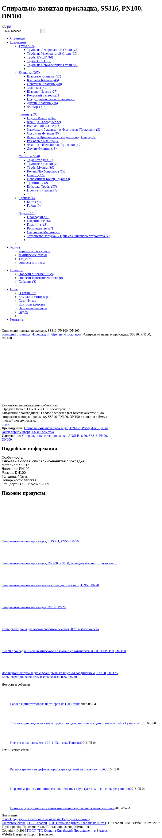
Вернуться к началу (76, 819)
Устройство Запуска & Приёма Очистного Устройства (68, 236)
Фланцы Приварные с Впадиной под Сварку (61, 137)
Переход (36, 175)
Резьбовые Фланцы (43, 141)
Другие (27, 213)
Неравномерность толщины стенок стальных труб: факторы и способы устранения (70, 788)
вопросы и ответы (32, 262)
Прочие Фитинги (42, 190)
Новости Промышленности (41, 278)
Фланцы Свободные (44, 122)
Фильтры (36, 107)
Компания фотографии (35, 297)
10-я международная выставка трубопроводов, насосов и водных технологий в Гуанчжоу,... (76, 723)
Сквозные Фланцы (43, 133)
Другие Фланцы (42, 148)
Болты (34, 202)
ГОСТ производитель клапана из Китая (77, 823)
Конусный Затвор (43, 95)
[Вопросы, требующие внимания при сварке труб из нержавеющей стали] (8, 805)
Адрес (103, 830)
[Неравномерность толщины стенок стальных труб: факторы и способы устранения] (8, 786)
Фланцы (28, 114)
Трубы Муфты (40, 167)
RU (10, 27)
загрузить (25, 259)
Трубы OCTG (39, 61)
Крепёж (27, 198)
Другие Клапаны (42, 103)
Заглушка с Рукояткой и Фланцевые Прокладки (63, 129)
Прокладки (38, 217)
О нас (6, 819)
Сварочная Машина (43, 232)
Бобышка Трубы (42, 186)
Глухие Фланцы (41, 118)
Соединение (39, 221)
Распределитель (40, 228)
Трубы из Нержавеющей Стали (52, 65)
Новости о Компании (36, 274)
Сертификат (27, 300)
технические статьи (33, 255)
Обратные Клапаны (44, 84)
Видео (23, 312)
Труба (27, 46)
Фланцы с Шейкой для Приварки (54, 145)
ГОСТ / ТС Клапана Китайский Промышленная (61, 830)
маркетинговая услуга (34, 251)
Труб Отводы (40, 160)
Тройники (37, 183)
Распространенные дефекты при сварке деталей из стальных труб (57, 769)
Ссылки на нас (51, 819)
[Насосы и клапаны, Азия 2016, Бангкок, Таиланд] (8, 740)
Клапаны (29, 72)
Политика (33, 819)
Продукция (41, 334)
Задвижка (37, 88)
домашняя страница (16, 334)
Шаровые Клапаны (44, 76)
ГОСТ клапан (37, 823)
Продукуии (18, 819)
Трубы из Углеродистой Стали (52, 53)
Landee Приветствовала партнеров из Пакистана (45, 704)
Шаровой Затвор (42, 91)
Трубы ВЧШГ (40, 57)
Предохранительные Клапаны (51, 99)
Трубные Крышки (43, 164)
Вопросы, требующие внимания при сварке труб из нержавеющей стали (62, 808)
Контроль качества (32, 304)
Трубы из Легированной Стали (52, 50)
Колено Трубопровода (46, 171)
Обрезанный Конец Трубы (48, 179)
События (27, 281)
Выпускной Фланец (43, 126)
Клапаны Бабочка (43, 80)
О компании (27, 293)
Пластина (37, 224)
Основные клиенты (33, 308)
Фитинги (29, 156)
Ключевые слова (14, 823)
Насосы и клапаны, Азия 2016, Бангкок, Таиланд (45, 742)
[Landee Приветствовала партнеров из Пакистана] (8, 701)
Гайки (33, 205)
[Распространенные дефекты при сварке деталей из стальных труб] (8, 766)
